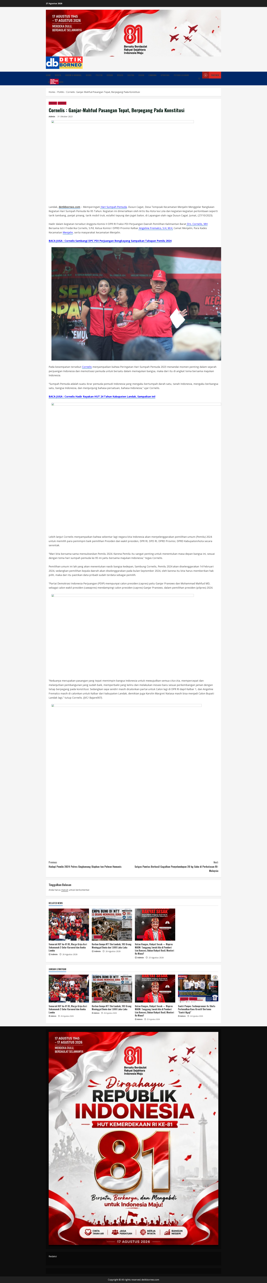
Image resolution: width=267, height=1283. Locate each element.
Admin (52, 116)
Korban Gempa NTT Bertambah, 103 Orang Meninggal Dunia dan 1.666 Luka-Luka (111, 946)
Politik (99, 75)
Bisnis (89, 75)
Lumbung (152, 75)
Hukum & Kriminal (73, 75)
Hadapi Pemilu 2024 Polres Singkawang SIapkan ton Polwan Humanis (85, 864)
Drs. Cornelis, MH (197, 224)
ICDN (51, 81)
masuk (64, 889)
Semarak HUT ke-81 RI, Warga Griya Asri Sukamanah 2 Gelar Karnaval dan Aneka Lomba (68, 947)
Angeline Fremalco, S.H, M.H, (155, 228)
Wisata (120, 75)
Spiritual (165, 75)
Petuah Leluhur (181, 75)
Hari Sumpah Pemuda (113, 207)
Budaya (110, 75)
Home (48, 75)
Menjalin (68, 232)
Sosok (141, 75)
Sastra (130, 75)
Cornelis (87, 366)
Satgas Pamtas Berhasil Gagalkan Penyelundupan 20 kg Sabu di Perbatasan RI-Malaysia (176, 866)
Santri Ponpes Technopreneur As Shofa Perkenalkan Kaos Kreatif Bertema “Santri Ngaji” (196, 1009)
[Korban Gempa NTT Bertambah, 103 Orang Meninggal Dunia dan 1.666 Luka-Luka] (112, 925)
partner (215, 75)
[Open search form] (199, 78)
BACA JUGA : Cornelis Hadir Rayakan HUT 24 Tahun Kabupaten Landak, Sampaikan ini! (102, 396)
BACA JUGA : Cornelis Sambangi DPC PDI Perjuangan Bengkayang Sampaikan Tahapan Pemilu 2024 (110, 240)
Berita (58, 75)
